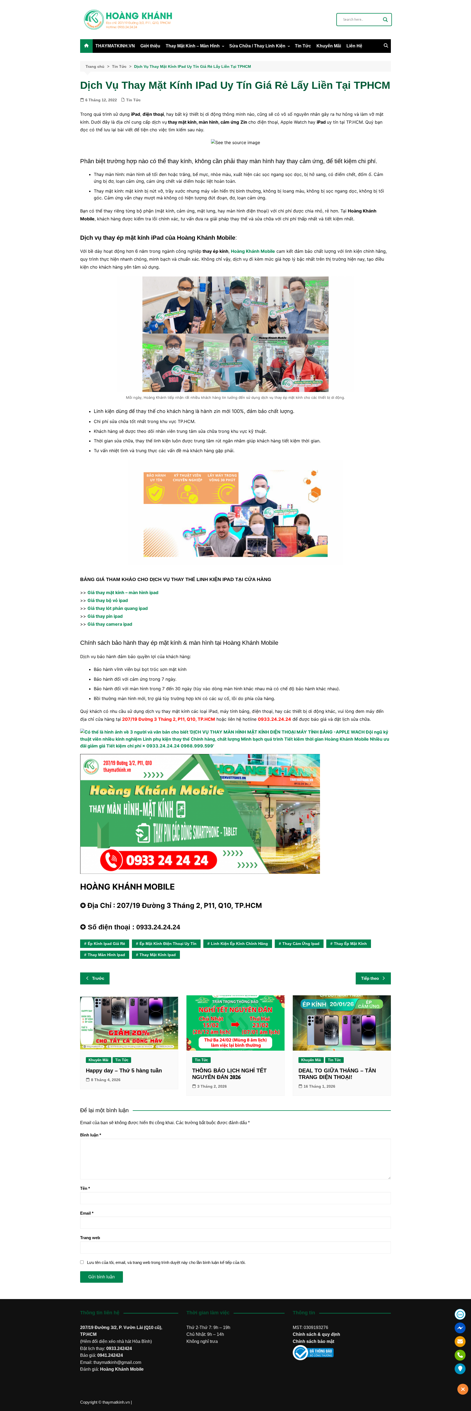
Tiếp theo (370, 978)
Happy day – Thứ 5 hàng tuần (124, 1071)
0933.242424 (119, 1348)
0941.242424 (110, 1355)
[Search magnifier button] (385, 19)
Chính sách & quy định (316, 1334)
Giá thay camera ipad (109, 624)
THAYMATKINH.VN (115, 46)
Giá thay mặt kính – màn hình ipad (122, 592)
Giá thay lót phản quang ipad (117, 608)
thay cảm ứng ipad (300, 943)
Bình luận (90, 1135)
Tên (85, 1188)
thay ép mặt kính (350, 943)
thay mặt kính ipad (158, 955)
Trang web (90, 1237)
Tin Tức (303, 46)
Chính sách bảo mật (313, 1341)
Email (86, 1213)
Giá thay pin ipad (105, 616)
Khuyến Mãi (328, 46)
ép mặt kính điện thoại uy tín (168, 943)
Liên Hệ (354, 46)
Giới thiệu (150, 46)
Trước (98, 978)
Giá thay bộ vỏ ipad (107, 600)
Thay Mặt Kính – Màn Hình (193, 46)
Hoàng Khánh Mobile (122, 1369)
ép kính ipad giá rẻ (106, 943)
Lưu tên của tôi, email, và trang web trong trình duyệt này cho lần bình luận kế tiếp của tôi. (166, 1262)
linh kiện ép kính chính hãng (239, 943)
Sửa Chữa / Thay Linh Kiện (257, 46)
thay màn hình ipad (106, 955)
